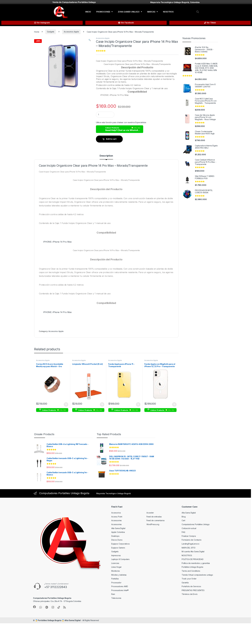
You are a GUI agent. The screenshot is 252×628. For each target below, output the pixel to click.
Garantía (185, 582)
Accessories (116, 520)
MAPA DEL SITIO (188, 548)
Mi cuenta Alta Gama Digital (193, 551)
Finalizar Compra (189, 536)
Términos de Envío (190, 594)
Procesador (116, 582)
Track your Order (189, 579)
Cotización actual (189, 528)
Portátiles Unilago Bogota (192, 567)
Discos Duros (116, 540)
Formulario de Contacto (191, 540)
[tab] (106, 157)
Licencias (115, 563)
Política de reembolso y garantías (196, 563)
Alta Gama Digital (118, 528)
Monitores (115, 571)
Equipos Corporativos (120, 544)
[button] (197, 11)
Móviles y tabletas (119, 575)
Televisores (116, 598)
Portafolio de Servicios (191, 586)
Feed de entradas (154, 517)
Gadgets (50, 32)
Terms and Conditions (191, 571)
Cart (183, 520)
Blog (183, 517)
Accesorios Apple (71, 32)
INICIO (88, 12)
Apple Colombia (118, 532)
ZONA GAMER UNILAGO (128, 12)
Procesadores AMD (119, 586)
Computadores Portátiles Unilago (196, 524)
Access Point (116, 517)
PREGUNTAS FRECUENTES (193, 590)
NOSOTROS (168, 12)
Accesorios (116, 513)
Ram (113, 594)
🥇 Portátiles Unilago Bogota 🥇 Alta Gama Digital (58, 620)
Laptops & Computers (120, 559)
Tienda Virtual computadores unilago (197, 575)
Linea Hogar (116, 567)
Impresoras (116, 555)
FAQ (183, 532)
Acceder (150, 513)
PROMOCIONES (103, 12)
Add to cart (111, 139)
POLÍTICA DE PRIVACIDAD (192, 559)
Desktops (115, 536)
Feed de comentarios (155, 520)
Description (106, 156)
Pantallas (115, 579)
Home (36, 32)
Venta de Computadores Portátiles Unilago (74, 2)
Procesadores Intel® (120, 590)
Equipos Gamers (118, 548)
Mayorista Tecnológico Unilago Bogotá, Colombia (175, 2)
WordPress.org (152, 524)
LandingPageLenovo (190, 544)
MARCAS (151, 12)
